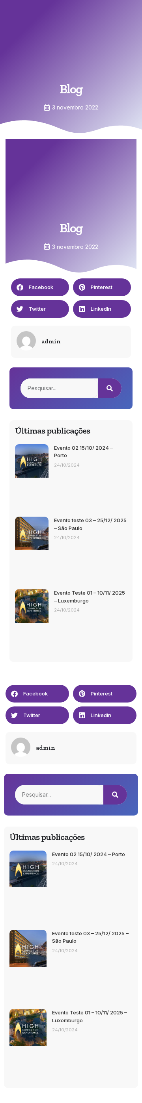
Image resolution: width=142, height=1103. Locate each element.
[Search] (109, 388)
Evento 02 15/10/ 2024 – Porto (88, 854)
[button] (40, 287)
